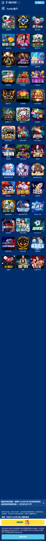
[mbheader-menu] (3, 3)
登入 (39, 2)
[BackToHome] (3, 9)
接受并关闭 (23, 537)
